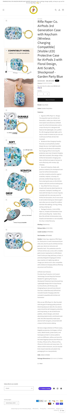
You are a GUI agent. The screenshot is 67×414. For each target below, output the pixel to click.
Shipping (40, 83)
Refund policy (35, 408)
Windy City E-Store (18, 408)
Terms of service (51, 408)
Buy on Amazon (50, 100)
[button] (3, 10)
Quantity (40, 90)
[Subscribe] (31, 388)
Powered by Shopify (27, 408)
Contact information (58, 410)
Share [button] (40, 363)
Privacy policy (43, 408)
